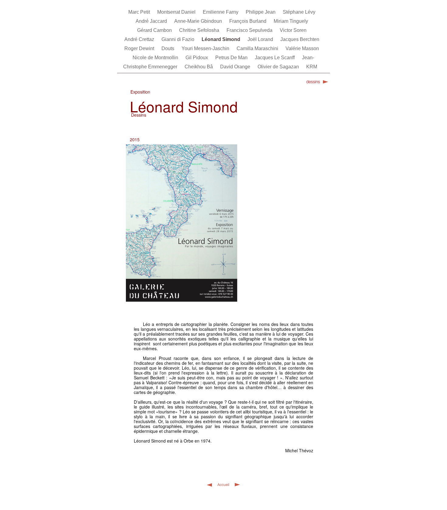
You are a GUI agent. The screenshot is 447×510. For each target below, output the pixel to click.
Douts (168, 48)
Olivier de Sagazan (279, 66)
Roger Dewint (139, 48)
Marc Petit (139, 12)
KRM (311, 66)
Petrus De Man (232, 57)
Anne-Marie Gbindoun (198, 21)
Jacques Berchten (299, 39)
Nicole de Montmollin (156, 57)
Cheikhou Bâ (199, 66)
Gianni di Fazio (178, 39)
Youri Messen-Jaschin (206, 48)
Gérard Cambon (155, 30)
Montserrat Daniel (177, 12)
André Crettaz (139, 39)
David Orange (235, 66)
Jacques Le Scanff (275, 57)
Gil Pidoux (197, 57)
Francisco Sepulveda (250, 30)
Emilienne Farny (221, 12)
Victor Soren (293, 30)
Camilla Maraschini (258, 48)
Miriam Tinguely (291, 21)
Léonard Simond (221, 39)
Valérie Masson (302, 48)
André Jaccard (152, 21)
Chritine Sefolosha (199, 30)
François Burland (248, 21)
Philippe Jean (261, 12)
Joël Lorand (261, 39)
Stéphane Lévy (299, 12)
